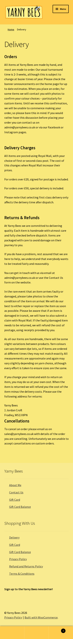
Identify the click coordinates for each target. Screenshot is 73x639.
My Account (12, 632)
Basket (56, 629)
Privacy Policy (18, 559)
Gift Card (14, 499)
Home (11, 29)
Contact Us (16, 492)
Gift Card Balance (20, 507)
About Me (15, 485)
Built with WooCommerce (41, 617)
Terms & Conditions (21, 573)
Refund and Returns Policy (26, 566)
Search (36, 632)
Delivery (14, 537)
